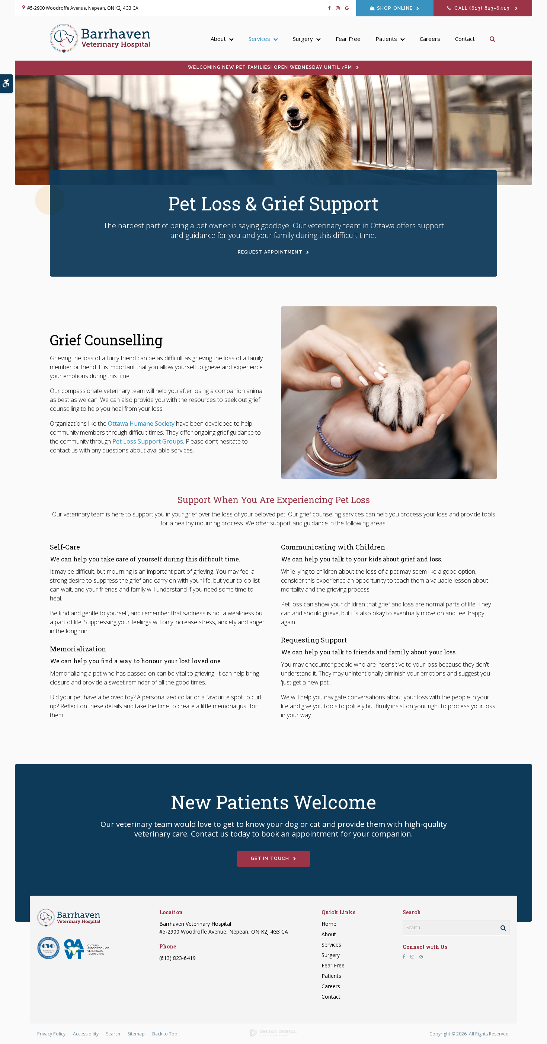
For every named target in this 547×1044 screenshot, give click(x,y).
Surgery (331, 954)
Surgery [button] (303, 38)
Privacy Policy (51, 1034)
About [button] (218, 38)
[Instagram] (337, 8)
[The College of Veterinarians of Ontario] (48, 957)
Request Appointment (270, 252)
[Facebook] (330, 8)
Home (329, 923)
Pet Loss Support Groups (147, 441)
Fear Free (348, 38)
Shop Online (395, 8)
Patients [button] (386, 38)
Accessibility (86, 1034)
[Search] (503, 928)
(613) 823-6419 (177, 957)
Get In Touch (270, 858)
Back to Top (164, 1034)
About (329, 934)
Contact (465, 38)
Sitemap (136, 1034)
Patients (331, 975)
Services (331, 944)
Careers (430, 38)
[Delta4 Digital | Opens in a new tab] (273, 1035)
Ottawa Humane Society (141, 423)
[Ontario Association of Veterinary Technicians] (86, 957)
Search (113, 1034)
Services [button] (259, 38)
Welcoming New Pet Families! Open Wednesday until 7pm (270, 67)
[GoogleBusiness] (345, 8)
